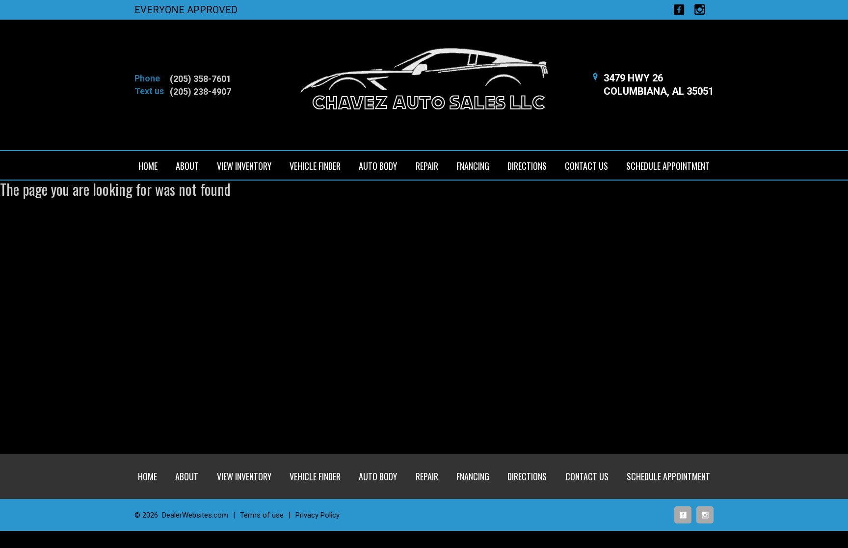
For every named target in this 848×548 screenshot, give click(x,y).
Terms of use (262, 515)
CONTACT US (586, 165)
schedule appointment (668, 165)
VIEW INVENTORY (244, 165)
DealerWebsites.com (195, 515)
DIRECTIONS (527, 165)
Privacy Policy (317, 515)
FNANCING (472, 165)
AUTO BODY (378, 165)
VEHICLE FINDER (315, 165)
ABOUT (187, 165)
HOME (148, 165)
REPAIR (427, 165)
